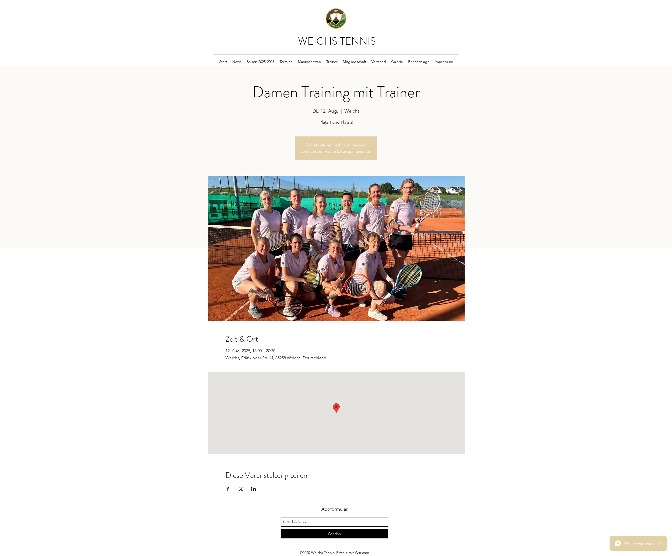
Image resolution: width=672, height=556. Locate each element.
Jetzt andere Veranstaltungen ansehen (336, 151)
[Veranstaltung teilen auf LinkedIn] (253, 489)
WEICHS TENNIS (337, 41)
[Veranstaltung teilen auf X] (240, 489)
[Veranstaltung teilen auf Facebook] (227, 489)
